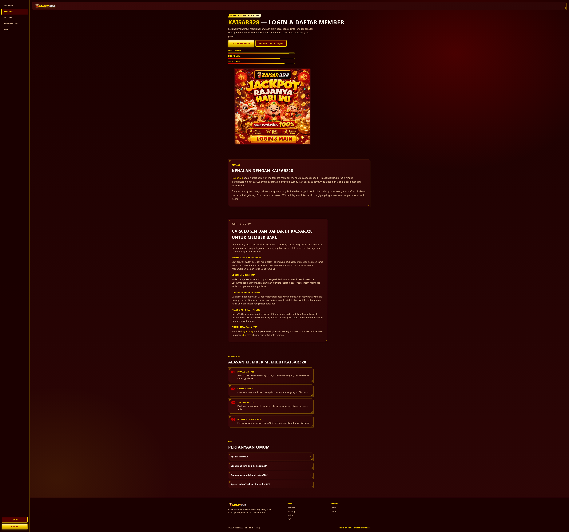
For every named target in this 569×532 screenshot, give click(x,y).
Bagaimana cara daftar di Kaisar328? (271, 475)
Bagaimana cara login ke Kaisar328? (271, 466)
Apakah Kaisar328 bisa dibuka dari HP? (271, 484)
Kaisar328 (243, 22)
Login (15, 520)
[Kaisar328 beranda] (45, 5)
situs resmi (247, 334)
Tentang (8, 12)
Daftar (14, 526)
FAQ (6, 29)
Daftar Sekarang (241, 43)
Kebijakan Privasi (346, 528)
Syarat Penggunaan (362, 528)
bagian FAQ (247, 331)
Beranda (8, 6)
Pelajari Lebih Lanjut (271, 43)
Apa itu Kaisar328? (271, 456)
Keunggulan (11, 23)
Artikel (8, 17)
